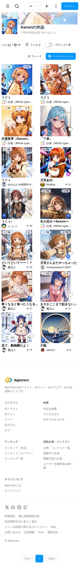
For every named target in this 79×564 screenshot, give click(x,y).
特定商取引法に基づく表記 (21, 521)
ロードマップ (13, 490)
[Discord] (13, 507)
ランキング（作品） (17, 448)
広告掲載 (29, 532)
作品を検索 (50, 408)
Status (41, 532)
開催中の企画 (51, 453)
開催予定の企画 (52, 458)
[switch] (49, 45)
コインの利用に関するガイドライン (26, 527)
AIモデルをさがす (54, 419)
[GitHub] (25, 507)
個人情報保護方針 (29, 516)
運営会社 (52, 532)
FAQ (53, 527)
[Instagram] (19, 507)
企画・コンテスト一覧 (56, 448)
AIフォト (10, 414)
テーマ (9, 419)
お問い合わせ (13, 532)
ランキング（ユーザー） (19, 453)
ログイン (69, 6)
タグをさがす (51, 414)
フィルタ (35, 45)
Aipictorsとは (13, 485)
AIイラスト (11, 408)
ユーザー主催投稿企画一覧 (58, 465)
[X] (7, 507)
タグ (7, 430)
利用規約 (10, 516)
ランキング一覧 (14, 458)
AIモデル (10, 425)
